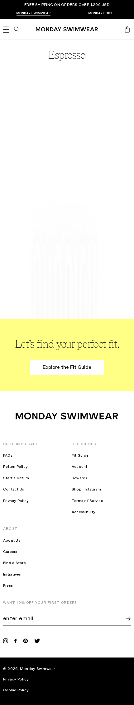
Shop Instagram (86, 489)
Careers (10, 551)
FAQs (7, 455)
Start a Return (16, 478)
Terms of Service (87, 501)
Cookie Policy (20, 690)
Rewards (80, 478)
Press (8, 585)
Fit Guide (80, 455)
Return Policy (15, 466)
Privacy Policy (16, 501)
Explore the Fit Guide (67, 367)
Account (80, 466)
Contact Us (13, 489)
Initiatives (12, 574)
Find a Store (14, 563)
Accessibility (83, 512)
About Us (11, 540)
